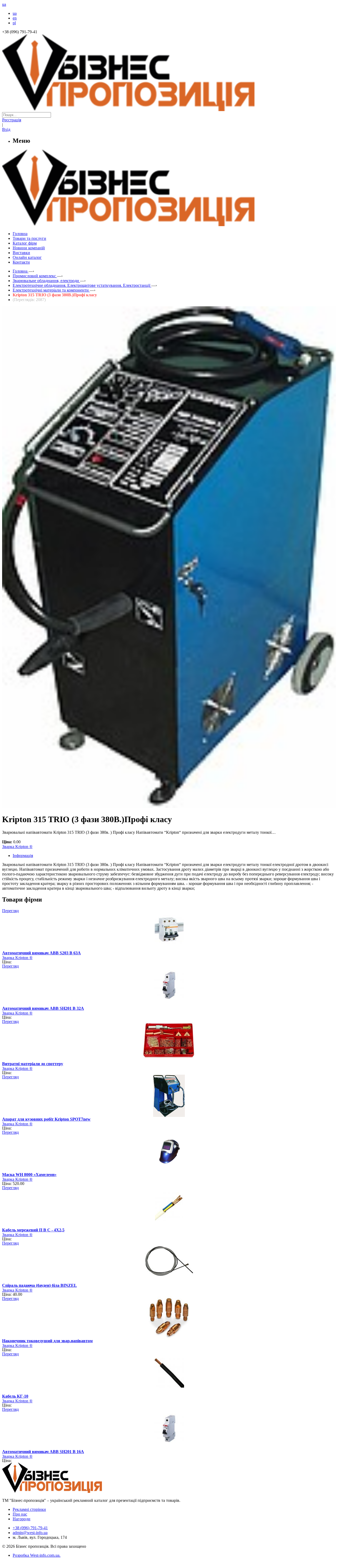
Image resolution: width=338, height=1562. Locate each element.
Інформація (23, 855)
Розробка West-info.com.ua (36, 1555)
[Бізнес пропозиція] (169, 109)
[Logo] (68, 1491)
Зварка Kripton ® (17, 846)
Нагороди (21, 1519)
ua (15, 13)
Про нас (20, 1514)
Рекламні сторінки (29, 1509)
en (15, 18)
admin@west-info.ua (30, 1532)
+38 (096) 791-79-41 (30, 1528)
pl (14, 23)
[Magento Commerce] (169, 224)
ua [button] (4, 4)
